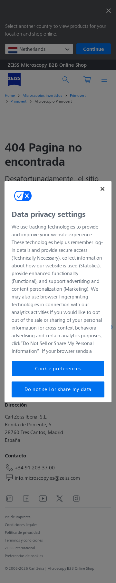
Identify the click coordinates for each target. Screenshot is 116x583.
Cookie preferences (58, 368)
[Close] (102, 189)
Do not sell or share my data (58, 389)
